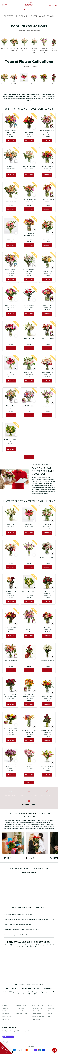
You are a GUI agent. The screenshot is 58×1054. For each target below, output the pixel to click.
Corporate (5, 1019)
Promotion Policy (37, 1014)
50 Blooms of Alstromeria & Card (29, 695)
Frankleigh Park (30, 945)
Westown (15, 945)
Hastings (41, 992)
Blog (49, 1016)
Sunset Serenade (10, 201)
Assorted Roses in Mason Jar (11, 592)
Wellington (12, 992)
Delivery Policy (36, 1011)
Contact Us (51, 1005)
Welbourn (21, 945)
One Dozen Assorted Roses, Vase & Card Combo (10, 730)
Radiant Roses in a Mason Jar (47, 731)
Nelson (32, 994)
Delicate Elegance (29, 167)
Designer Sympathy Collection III (11, 166)
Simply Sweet (47, 627)
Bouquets (5, 1005)
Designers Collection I (11, 661)
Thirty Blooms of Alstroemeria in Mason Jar (29, 235)
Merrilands (39, 945)
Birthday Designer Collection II (10, 131)
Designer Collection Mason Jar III (47, 304)
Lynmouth (46, 945)
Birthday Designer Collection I (10, 270)
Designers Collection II (47, 131)
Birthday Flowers (21, 1005)
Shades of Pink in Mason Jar (29, 765)
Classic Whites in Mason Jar (29, 339)
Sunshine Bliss (47, 271)
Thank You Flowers (21, 1011)
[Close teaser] (12, 1052)
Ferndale (29, 947)
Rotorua (37, 994)
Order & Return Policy (38, 1005)
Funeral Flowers (20, 1008)
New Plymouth (6, 945)
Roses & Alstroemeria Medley (47, 558)
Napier (47, 992)
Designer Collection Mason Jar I (47, 200)
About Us (51, 1008)
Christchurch (21, 992)
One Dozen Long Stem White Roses (47, 661)
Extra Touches (6, 1016)
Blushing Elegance (47, 237)
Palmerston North (23, 994)
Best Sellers (5, 1014)
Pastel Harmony (11, 237)
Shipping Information (38, 1016)
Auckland (5, 992)
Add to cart (10, 140)
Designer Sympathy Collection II (11, 406)
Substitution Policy (37, 1008)
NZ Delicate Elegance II (10, 440)
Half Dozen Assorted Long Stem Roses (10, 304)
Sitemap (50, 1014)
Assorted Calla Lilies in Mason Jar (29, 731)
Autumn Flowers (7, 1022)
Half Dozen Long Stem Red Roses (29, 304)
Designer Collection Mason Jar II (47, 339)
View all (29, 457)
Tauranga (35, 992)
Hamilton (28, 992)
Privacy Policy (36, 1019)
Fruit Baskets (6, 1011)
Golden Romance (47, 696)
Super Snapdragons (47, 766)
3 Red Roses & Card (29, 662)
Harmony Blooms (47, 167)
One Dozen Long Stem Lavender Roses (11, 765)
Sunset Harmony (29, 132)
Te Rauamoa (37, 947)
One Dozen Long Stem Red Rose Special (11, 695)
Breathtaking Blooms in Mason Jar (29, 200)
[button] (54, 1050)
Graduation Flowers (21, 1014)
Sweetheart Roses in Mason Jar (47, 592)
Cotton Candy (29, 372)
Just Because (10, 372)
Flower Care (52, 1011)
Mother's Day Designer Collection (29, 406)
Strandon (52, 945)
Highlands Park (21, 947)
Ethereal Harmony (47, 372)
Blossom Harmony (10, 340)
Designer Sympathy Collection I (29, 270)
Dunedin (52, 992)
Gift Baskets (6, 1008)
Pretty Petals (47, 407)
